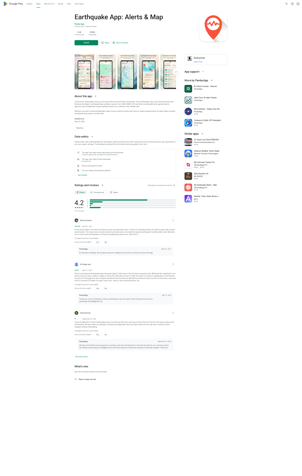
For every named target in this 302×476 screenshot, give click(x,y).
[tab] (29, 4)
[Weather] (80, 128)
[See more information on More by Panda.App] (211, 80)
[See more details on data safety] (82, 175)
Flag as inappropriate (85, 379)
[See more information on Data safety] (92, 136)
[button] (84, 71)
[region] (122, 33)
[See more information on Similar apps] (202, 134)
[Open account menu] (298, 4)
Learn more (198, 62)
